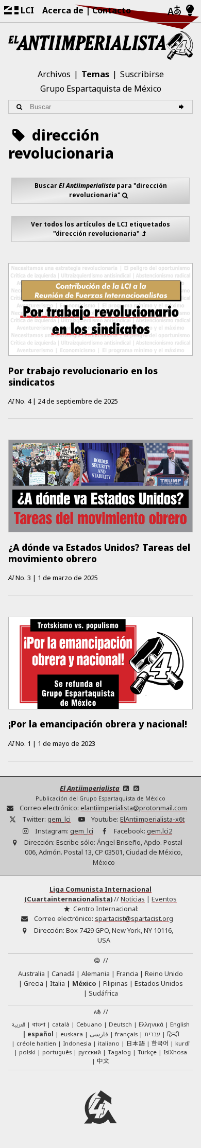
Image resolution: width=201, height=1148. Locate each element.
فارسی (99, 1034)
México (84, 983)
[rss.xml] (136, 788)
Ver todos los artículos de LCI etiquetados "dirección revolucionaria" (100, 229)
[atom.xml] (125, 788)
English (180, 1024)
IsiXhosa (175, 1052)
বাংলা (38, 1025)
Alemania (95, 973)
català (61, 1024)
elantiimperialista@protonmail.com (133, 807)
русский (89, 1052)
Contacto (111, 10)
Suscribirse (142, 74)
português (57, 1052)
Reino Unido (164, 973)
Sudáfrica (103, 993)
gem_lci (59, 819)
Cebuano (89, 1024)
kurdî (182, 1043)
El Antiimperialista (90, 788)
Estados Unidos (159, 983)
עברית (152, 1034)
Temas (95, 74)
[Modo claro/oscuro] (190, 11)
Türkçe (147, 1052)
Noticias (133, 898)
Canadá (63, 973)
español (40, 1034)
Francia (127, 973)
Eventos (164, 898)
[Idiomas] (174, 11)
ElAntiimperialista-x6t (152, 819)
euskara (71, 1034)
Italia (57, 983)
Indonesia (77, 1043)
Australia (31, 973)
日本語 (135, 1043)
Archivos (54, 74)
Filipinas (115, 983)
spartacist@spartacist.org (134, 918)
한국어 (160, 1043)
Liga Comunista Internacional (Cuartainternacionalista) (88, 893)
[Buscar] (182, 106)
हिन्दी (173, 1034)
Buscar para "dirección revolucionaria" (101, 190)
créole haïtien (36, 1043)
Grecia (33, 983)
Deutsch (120, 1024)
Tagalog (119, 1052)
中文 (103, 1060)
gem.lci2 (159, 831)
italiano (109, 1043)
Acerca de (62, 10)
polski (27, 1052)
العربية (18, 1025)
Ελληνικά (151, 1024)
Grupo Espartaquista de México (100, 88)
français (126, 1034)
